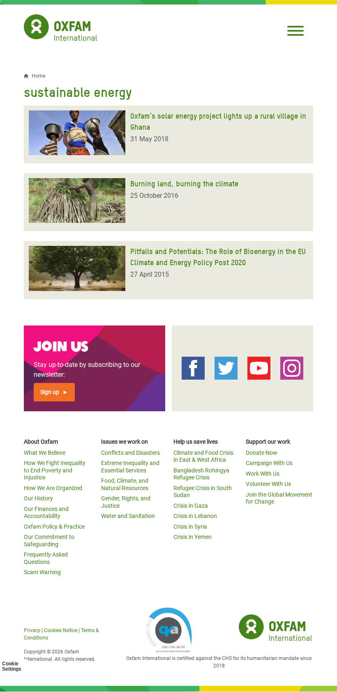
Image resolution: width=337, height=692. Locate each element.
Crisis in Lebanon (195, 516)
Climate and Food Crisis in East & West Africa (203, 456)
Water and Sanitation (128, 516)
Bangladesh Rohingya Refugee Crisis (201, 474)
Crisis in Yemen (192, 537)
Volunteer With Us (268, 484)
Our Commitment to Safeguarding (49, 541)
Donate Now (261, 452)
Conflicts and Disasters (130, 452)
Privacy (32, 630)
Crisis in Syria (190, 526)
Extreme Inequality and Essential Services (130, 467)
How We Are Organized (53, 488)
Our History (38, 498)
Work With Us (262, 473)
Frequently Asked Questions (46, 558)
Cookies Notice (60, 630)
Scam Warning (42, 572)
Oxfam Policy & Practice (54, 526)
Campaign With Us (269, 463)
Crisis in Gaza (190, 505)
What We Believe (44, 452)
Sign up (49, 392)
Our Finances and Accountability (46, 513)
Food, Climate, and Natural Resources (124, 484)
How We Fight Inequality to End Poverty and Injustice (54, 470)
